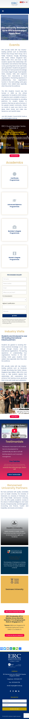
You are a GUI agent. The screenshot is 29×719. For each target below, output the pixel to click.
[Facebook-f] (10, 691)
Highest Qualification (8, 303)
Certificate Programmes (14, 179)
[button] (3, 11)
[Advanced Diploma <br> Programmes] (14, 200)
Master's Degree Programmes (14, 258)
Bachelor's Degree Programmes (14, 232)
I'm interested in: (7, 296)
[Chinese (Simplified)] (21, 2)
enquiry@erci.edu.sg (16, 685)
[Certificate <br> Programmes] (14, 174)
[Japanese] (25, 2)
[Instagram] (13, 691)
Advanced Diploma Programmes (14, 205)
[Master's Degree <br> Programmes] (14, 253)
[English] (23, 2)
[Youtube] (16, 691)
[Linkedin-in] (18, 691)
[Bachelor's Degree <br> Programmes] (14, 227)
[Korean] (27, 2)
